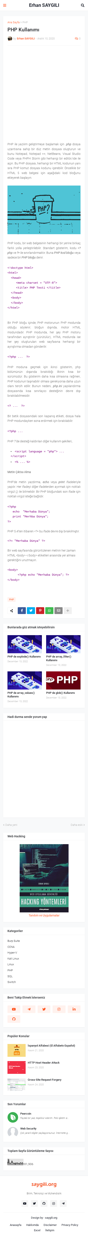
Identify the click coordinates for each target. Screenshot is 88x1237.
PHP (25, 22)
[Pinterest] (40, 610)
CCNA (11, 946)
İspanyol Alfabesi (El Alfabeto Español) (51, 1045)
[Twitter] (31, 610)
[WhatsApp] (49, 610)
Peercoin (25, 1113)
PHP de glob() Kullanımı (60, 692)
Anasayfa (15, 1225)
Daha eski (77, 824)
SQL (10, 976)
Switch (11, 982)
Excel (37, 1230)
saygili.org (51, 1217)
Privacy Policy (70, 1225)
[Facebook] (22, 610)
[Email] (58, 610)
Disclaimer (50, 1225)
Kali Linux (13, 958)
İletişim (49, 1230)
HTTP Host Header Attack (44, 1062)
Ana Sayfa (13, 22)
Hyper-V (12, 952)
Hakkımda (32, 1225)
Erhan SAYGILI (44, 5)
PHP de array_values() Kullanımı (21, 694)
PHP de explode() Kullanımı (24, 656)
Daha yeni (11, 824)
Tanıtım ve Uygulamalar (44, 915)
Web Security (28, 1128)
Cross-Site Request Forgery (44, 1079)
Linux (10, 964)
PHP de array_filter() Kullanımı (58, 658)
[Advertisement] (44, 94)
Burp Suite (13, 940)
